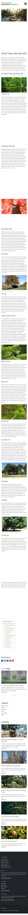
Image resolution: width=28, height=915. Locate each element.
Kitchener (4, 883)
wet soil (19, 100)
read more (3, 692)
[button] (11, 695)
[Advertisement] (14, 37)
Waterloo (4, 885)
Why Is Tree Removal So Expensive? (11, 766)
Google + (10, 661)
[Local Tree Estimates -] (9, 4)
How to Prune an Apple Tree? (9, 841)
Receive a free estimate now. (7, 899)
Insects (3, 707)
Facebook (2, 661)
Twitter (5, 661)
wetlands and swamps (18, 386)
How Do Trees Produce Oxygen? (10, 816)
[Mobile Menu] (25, 4)
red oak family (10, 540)
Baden (3, 888)
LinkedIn (7, 661)
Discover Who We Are (6, 878)
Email (13, 661)
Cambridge (4, 886)
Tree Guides (4, 713)
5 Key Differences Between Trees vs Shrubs (12, 685)
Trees (2, 714)
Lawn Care (3, 709)
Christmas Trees (4, 705)
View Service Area (5, 890)
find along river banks (6, 258)
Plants (2, 711)
